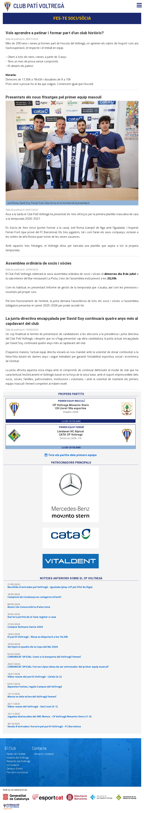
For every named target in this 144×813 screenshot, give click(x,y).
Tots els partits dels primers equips (72, 455)
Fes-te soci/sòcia (72, 18)
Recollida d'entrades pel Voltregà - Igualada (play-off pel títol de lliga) (50, 587)
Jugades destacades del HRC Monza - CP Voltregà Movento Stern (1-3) (49, 716)
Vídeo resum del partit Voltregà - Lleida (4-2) (35, 676)
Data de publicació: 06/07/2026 (22, 210)
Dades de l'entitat (16, 754)
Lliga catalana (71, 421)
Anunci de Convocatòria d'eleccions (29, 607)
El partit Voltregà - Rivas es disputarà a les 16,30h (38, 637)
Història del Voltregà (18, 757)
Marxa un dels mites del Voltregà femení (32, 696)
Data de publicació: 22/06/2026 (22, 269)
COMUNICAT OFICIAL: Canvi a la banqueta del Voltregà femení (44, 657)
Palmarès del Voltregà (18, 761)
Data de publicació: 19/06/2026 (22, 329)
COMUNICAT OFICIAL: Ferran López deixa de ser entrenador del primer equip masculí (58, 667)
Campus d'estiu (15, 768)
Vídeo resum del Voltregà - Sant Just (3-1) (33, 706)
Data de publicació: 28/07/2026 (22, 39)
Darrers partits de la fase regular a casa (32, 617)
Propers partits (71, 394)
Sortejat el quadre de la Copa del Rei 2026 (33, 647)
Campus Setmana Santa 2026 (25, 627)
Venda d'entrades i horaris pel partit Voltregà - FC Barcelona (44, 726)
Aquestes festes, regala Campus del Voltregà (35, 686)
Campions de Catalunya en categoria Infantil (34, 597)
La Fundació (13, 765)
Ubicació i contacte (44, 754)
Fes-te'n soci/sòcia (17, 772)
